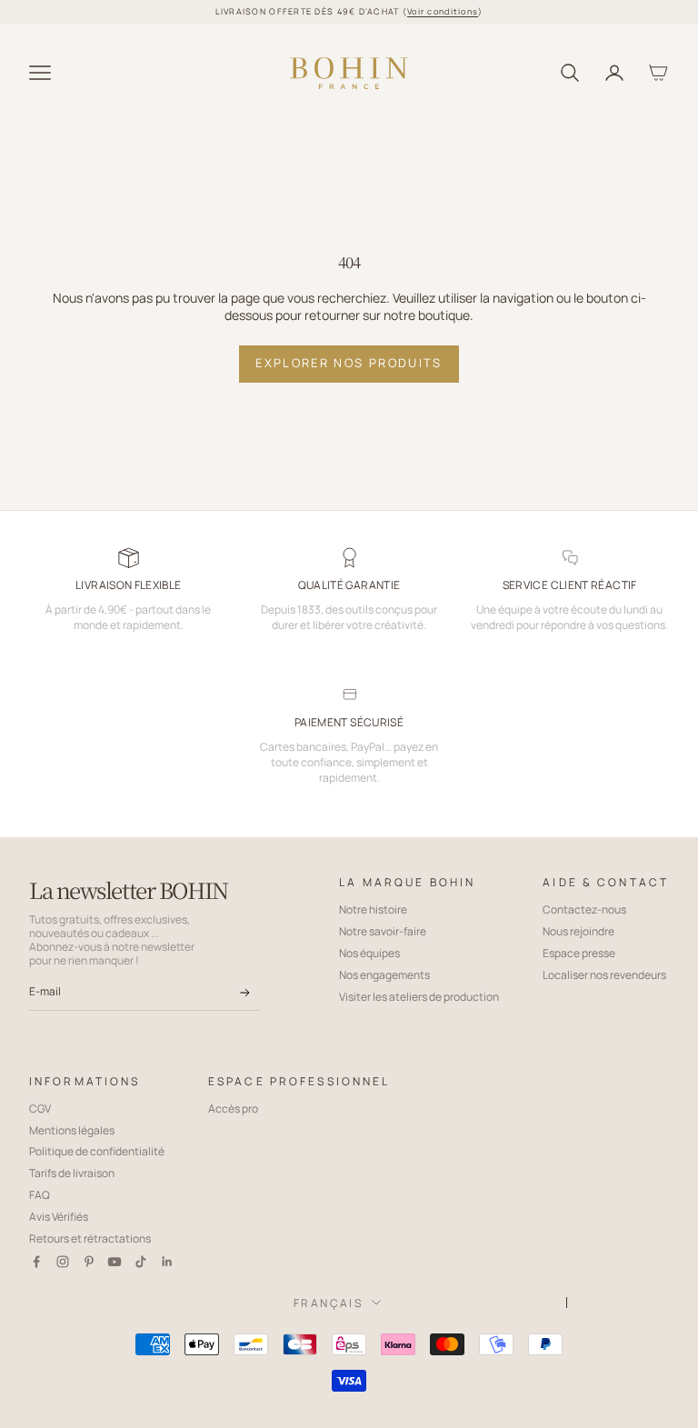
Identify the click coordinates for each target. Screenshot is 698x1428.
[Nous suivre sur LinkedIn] (167, 1261)
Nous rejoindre (578, 931)
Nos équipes (369, 953)
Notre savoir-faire (382, 931)
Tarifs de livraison (72, 1173)
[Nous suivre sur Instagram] (62, 1261)
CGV (40, 1108)
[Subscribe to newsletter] (245, 992)
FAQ (39, 1195)
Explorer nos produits (348, 363)
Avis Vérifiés (58, 1216)
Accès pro (233, 1108)
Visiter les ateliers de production (419, 996)
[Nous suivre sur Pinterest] (89, 1261)
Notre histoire (373, 909)
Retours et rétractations (90, 1238)
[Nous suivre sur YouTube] (114, 1261)
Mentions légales (72, 1130)
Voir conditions (442, 11)
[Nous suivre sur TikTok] (141, 1261)
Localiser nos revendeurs (604, 975)
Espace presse (579, 953)
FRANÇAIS (328, 1303)
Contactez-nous (584, 909)
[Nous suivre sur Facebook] (36, 1261)
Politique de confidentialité (97, 1151)
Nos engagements (384, 975)
